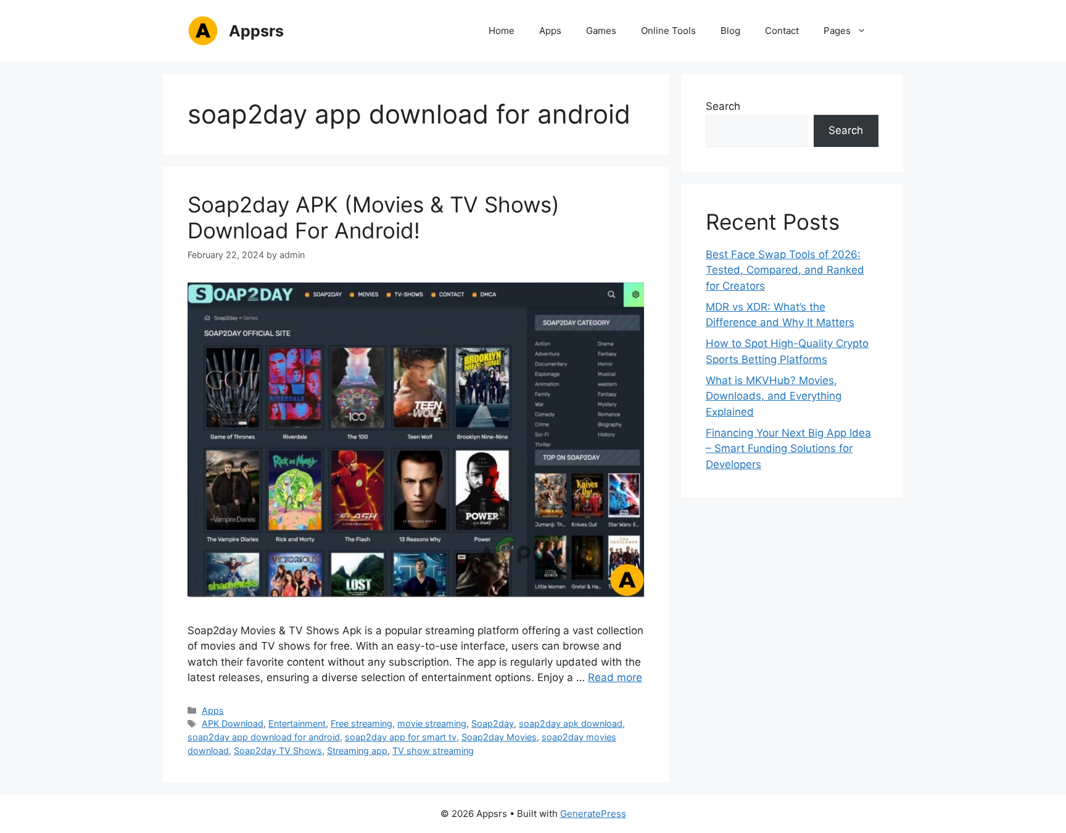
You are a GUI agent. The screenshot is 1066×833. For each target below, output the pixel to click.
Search (723, 106)
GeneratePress (593, 813)
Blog (730, 30)
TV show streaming (433, 750)
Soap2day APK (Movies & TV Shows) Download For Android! (374, 217)
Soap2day (492, 723)
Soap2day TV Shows (278, 750)
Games (601, 30)
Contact (782, 30)
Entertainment (297, 723)
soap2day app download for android (264, 737)
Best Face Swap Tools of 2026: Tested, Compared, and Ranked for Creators (785, 270)
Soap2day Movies (499, 737)
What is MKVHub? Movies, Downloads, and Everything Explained (773, 396)
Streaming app (357, 750)
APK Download (232, 723)
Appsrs (256, 31)
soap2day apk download (570, 723)
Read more (615, 677)
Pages (837, 30)
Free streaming (361, 723)
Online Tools (668, 30)
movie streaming (431, 723)
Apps (550, 30)
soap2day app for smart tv (401, 737)
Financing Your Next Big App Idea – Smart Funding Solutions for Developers (788, 449)
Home (501, 30)
